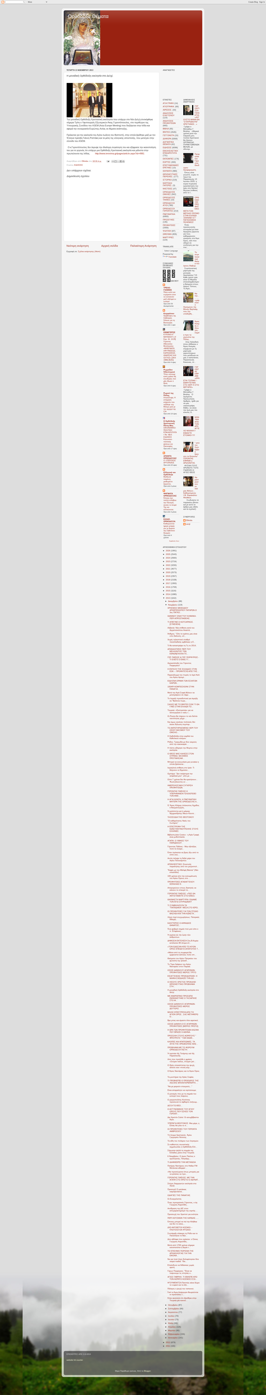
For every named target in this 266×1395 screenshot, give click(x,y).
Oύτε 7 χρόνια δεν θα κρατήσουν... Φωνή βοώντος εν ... (182, 780)
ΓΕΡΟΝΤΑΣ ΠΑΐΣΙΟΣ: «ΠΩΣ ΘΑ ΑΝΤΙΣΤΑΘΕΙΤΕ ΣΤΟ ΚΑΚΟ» (181, 895)
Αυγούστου (173, 1312)
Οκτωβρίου (173, 1305)
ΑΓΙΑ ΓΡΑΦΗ (168, 103)
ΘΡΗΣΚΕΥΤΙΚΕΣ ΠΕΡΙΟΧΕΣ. (170, 175)
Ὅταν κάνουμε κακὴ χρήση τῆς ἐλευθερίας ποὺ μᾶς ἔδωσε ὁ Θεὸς (169, 379)
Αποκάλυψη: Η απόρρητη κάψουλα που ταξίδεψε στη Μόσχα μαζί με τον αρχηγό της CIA (169, 405)
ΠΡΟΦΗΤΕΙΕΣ (169, 225)
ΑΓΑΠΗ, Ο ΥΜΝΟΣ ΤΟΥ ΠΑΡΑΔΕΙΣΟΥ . (178, 842)
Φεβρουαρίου (174, 1334)
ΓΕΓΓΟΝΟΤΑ (168, 135)
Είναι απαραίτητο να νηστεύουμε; (181, 1090)
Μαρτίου (172, 1330)
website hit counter (74, 1360)
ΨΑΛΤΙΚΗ (167, 231)
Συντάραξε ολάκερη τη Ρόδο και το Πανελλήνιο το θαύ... (182, 1234)
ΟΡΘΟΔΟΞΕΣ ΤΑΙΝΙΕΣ (169, 199)
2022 (168, 565)
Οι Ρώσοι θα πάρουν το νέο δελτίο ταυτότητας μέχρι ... (182, 717)
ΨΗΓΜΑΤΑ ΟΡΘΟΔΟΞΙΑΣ (170, 495)
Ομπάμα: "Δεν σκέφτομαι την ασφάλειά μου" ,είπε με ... (180, 775)
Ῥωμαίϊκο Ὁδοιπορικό (169, 371)
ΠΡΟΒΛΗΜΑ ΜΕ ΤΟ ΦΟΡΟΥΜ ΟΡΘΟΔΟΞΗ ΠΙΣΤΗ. (180, 1048)
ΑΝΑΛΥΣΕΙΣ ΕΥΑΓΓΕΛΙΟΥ (168, 114)
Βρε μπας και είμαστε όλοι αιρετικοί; (182, 1020)
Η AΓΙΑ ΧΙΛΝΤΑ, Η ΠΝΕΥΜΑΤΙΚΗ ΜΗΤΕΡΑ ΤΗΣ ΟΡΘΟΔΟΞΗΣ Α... (182, 800)
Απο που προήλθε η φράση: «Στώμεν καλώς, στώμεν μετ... (181, 1060)
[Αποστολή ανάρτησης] (108, 161)
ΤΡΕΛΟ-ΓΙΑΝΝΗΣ (167, 289)
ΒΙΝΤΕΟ (166, 132)
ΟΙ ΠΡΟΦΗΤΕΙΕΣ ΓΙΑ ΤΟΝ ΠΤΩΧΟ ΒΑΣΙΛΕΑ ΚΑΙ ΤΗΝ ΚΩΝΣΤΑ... (182, 912)
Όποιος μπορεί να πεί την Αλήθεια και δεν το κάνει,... (182, 1223)
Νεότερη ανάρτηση (77, 245)
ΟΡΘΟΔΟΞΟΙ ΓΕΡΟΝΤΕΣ (169, 210)
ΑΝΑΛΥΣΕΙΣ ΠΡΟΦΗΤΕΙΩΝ (169, 122)
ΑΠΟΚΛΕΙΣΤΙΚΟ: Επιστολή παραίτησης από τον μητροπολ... (183, 865)
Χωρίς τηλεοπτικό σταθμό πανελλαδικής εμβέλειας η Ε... (181, 641)
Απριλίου (172, 1327)
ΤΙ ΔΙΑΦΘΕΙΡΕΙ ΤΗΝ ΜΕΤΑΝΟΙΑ (181, 1162)
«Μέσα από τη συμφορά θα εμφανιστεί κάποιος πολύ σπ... (181, 953)
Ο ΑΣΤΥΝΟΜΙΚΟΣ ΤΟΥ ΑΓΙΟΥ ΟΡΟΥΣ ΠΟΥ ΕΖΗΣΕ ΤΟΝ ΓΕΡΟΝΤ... (180, 1111)
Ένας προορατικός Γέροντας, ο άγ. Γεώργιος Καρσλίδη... (182, 1203)
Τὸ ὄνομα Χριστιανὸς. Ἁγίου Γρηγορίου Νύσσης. (179, 1136)
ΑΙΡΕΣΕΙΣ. (167, 110)
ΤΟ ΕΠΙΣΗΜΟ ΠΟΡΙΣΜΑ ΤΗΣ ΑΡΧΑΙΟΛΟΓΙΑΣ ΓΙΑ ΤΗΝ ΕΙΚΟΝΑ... (180, 1253)
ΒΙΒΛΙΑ (166, 129)
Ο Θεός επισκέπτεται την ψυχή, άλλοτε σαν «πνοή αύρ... (181, 1066)
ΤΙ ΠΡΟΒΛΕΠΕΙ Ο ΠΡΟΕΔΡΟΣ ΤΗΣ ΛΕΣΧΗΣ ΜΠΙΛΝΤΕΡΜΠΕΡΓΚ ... (183, 1082)
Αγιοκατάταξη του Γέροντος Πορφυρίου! (179, 664)
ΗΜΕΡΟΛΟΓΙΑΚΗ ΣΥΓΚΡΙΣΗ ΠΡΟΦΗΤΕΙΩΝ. (180, 786)
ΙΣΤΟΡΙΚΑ (167, 180)
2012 (168, 1342)
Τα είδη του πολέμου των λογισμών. (183, 1141)
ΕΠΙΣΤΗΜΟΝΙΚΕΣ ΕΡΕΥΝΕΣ (171, 166)
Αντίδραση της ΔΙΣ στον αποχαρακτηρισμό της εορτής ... (182, 1209)
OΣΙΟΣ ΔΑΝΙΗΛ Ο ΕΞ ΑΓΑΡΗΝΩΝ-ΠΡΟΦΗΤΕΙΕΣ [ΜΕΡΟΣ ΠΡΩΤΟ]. (183, 1025)
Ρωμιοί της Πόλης (168, 394)
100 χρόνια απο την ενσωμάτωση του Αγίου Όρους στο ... (182, 877)
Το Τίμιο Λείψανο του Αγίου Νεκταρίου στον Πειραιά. (179, 965)
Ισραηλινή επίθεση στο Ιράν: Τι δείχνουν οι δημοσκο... (180, 769)
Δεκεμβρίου (173, 601)
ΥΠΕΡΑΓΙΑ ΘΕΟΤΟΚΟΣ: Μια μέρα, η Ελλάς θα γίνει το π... (183, 1124)
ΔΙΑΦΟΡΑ (167, 139)
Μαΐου (171, 1323)
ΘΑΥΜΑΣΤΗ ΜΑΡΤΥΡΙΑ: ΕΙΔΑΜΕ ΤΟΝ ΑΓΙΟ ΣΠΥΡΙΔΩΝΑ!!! (182, 901)
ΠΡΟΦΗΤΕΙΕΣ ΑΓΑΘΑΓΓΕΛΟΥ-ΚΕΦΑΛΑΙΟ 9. (181, 883)
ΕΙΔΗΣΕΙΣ (78, 165)
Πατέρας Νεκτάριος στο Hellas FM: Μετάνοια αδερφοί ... (182, 1167)
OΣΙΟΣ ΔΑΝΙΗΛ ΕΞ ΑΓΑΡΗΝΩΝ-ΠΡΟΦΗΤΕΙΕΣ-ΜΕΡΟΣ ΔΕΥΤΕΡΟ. (181, 1006)
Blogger (147, 1371)
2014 (168, 594)
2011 (168, 1346)
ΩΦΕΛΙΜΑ (167, 234)
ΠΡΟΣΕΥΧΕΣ (168, 220)
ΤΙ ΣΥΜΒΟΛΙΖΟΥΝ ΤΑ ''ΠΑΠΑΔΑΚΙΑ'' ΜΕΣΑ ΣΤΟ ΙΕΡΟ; (182, 906)
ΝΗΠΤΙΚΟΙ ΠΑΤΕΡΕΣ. (167, 184)
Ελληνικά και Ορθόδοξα (169, 473)
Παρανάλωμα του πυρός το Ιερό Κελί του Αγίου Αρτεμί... (183, 676)
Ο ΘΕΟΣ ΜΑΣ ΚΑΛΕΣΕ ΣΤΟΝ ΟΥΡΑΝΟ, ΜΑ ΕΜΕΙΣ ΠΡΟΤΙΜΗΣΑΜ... (180, 756)
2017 (168, 583)
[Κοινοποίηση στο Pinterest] (123, 161)
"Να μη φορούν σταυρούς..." (179, 1086)
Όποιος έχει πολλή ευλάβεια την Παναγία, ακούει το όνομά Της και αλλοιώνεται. (170, 504)
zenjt (188, 524)
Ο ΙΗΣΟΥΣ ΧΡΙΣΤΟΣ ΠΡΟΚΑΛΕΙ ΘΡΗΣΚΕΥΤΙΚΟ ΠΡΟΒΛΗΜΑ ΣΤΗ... (181, 984)
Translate (172, 257)
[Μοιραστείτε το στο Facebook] (120, 161)
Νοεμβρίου (173, 605)
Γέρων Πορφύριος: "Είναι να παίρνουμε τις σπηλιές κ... (179, 1272)
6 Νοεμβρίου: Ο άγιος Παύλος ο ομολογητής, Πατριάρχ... (181, 1157)
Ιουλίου (171, 1316)
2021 (168, 569)
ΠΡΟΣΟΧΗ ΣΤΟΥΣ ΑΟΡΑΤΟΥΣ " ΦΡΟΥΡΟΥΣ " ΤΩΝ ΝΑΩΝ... (181, 1037)
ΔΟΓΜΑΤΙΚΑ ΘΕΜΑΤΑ (168, 143)
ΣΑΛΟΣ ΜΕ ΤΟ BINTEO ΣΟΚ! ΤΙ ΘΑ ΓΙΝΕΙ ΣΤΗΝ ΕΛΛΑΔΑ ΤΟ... (183, 705)
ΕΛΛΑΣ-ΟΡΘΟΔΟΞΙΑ (169, 520)
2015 (168, 591)
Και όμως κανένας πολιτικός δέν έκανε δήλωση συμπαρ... (181, 723)
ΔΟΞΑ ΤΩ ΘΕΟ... (174, 1106)
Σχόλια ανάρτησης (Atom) (89, 251)
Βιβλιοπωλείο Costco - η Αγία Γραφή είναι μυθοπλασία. (183, 836)
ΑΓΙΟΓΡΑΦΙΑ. (169, 107)
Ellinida (189, 520)
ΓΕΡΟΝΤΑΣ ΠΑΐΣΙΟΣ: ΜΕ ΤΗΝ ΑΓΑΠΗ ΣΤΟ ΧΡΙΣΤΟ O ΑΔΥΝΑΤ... (183, 1179)
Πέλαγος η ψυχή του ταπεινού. (180, 1289)
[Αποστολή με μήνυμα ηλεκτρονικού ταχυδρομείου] (113, 161)
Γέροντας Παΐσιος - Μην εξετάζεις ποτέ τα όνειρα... (181, 848)
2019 (168, 576)
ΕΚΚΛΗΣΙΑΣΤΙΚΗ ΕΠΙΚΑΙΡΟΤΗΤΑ (170, 152)
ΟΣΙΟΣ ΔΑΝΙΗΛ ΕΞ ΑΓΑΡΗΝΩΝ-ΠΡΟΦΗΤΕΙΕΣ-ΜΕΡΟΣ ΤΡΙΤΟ (181, 971)
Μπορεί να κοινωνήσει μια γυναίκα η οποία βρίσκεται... (183, 763)
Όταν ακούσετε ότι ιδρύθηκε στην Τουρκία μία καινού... (181, 1299)
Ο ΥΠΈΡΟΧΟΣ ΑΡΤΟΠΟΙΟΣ (169, 461)
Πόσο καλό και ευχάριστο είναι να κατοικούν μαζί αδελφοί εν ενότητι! (169, 297)
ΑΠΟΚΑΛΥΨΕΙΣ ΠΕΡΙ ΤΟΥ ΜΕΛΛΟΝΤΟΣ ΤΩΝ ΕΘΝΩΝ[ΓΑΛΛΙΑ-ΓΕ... (179, 651)
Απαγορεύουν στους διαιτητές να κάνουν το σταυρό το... (181, 889)
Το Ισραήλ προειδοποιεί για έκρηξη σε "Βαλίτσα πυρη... (182, 699)
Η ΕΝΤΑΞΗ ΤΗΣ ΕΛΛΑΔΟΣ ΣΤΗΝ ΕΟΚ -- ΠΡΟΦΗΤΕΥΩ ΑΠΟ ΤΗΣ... (183, 670)
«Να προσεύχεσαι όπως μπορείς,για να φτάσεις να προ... (183, 1173)
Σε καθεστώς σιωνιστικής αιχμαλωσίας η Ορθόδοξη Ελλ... (182, 1145)
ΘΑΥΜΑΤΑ (167, 171)
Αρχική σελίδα (109, 245)
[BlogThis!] (115, 161)
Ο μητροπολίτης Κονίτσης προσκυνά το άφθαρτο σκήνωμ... (182, 1101)
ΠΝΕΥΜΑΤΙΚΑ (169, 214)
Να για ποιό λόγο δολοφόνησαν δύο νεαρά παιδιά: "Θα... (183, 1260)
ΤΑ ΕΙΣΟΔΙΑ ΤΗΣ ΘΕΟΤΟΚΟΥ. (180, 817)
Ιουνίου (171, 1320)
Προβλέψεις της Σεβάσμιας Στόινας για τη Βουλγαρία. (169, 319)
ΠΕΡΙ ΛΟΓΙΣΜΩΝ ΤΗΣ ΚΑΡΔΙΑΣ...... (183, 1218)
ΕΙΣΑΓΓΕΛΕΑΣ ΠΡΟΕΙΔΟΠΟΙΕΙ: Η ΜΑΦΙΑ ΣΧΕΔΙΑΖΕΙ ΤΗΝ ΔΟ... (182, 977)
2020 (168, 572)
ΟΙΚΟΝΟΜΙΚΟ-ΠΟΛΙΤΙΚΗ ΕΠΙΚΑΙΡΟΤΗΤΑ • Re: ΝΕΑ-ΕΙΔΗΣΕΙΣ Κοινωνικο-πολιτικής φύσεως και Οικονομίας (170, 437)
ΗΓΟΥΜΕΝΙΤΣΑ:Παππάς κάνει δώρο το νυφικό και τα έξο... (183, 1284)
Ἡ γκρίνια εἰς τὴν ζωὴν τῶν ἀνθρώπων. (178, 936)
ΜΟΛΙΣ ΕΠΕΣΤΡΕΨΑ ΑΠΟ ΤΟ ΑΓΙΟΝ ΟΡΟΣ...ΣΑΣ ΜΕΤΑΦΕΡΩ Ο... (182, 1014)
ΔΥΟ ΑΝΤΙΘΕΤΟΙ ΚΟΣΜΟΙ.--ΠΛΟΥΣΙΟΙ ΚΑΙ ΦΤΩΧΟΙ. (179, 1228)
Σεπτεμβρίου (174, 1309)
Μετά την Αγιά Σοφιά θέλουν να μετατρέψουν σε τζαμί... (181, 694)
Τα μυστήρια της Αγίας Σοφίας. (180, 1077)
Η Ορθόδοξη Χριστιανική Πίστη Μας (169, 423)
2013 (168, 598)
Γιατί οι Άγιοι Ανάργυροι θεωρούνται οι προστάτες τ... (182, 1293)
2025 (168, 554)
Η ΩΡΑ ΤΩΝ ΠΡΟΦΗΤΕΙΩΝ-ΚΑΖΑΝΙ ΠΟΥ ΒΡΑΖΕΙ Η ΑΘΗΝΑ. (183, 1031)
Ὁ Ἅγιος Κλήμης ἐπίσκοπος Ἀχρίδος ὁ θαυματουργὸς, (183, 806)
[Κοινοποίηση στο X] (118, 161)
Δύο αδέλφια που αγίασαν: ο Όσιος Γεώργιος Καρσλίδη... (182, 1240)
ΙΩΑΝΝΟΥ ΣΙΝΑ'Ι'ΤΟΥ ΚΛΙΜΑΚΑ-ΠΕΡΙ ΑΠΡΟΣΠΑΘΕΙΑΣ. (181, 617)
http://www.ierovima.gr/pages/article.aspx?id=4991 (119, 153)
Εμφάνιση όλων (174, 541)
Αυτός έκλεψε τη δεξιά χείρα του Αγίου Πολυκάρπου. (181, 859)
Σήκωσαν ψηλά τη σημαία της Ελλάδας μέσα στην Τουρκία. (181, 1151)
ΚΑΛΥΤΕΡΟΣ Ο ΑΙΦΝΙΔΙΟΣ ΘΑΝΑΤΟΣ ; (179, 924)
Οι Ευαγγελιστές (174, 1199)
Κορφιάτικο (168, 313)
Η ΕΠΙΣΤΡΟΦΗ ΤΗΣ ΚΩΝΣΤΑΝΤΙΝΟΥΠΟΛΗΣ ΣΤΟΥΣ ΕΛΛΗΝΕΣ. (182, 829)
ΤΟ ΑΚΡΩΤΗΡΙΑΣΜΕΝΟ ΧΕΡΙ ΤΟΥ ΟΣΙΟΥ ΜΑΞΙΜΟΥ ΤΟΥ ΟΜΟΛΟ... (182, 730)
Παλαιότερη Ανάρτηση (143, 245)
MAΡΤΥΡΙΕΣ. (168, 237)
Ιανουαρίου (173, 1338)
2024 (168, 558)
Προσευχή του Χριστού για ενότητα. (183, 1214)
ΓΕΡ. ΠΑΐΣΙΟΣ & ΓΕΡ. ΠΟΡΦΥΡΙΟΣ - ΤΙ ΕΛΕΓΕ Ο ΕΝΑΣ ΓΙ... (183, 658)
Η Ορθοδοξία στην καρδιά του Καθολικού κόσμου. (180, 737)
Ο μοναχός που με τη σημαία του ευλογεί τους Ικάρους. (181, 1095)
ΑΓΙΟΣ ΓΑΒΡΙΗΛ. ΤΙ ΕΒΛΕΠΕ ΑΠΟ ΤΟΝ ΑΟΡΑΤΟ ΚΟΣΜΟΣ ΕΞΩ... (182, 1278)
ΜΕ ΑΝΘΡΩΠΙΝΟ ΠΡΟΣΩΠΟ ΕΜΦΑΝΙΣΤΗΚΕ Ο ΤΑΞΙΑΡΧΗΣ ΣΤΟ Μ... (182, 998)
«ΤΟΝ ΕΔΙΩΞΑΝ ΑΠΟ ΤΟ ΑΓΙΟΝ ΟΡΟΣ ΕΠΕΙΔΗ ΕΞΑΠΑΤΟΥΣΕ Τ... (183, 948)
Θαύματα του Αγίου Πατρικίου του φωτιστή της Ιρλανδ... (182, 959)
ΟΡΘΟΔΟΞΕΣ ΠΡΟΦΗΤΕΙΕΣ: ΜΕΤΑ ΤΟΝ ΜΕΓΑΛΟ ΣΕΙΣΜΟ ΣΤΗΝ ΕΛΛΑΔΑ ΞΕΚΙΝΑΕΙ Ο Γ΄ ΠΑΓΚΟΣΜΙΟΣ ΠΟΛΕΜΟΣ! (191, 210)
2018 (168, 580)
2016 (168, 587)
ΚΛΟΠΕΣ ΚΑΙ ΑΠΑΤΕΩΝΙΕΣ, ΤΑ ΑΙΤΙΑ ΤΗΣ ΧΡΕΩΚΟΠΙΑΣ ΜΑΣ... (182, 1043)
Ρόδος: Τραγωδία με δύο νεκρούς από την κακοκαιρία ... (182, 743)
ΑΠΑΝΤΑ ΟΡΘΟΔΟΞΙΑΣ (170, 457)
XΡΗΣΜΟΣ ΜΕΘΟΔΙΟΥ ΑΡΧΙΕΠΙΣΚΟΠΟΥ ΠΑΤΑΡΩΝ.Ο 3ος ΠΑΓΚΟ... (182, 610)
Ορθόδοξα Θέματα (88, 16)
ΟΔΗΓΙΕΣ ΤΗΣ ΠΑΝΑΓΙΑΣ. (179, 1195)
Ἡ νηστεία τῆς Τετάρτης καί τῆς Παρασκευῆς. (181, 1054)
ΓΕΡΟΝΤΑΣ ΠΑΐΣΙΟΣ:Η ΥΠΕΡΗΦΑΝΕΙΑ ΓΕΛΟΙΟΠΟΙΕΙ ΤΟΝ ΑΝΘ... (181, 793)
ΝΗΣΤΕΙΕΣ (167, 189)
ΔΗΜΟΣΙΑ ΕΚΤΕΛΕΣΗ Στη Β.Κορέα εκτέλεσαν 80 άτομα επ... (182, 942)
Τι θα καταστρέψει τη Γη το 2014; (181, 646)
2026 (168, 551)
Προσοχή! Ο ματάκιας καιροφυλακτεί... (176, 1190)
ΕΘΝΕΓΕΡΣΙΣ (169, 332)
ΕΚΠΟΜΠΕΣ (168, 159)
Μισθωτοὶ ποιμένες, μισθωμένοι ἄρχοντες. (167, 480)
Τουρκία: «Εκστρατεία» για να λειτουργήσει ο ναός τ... (180, 711)
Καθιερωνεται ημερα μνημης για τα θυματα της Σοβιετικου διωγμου (169, 528)
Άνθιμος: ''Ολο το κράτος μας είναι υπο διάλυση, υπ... (182, 635)
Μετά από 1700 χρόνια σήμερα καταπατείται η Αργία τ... (180, 1246)
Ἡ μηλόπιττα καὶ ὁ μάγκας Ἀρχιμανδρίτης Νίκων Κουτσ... (181, 812)
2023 (168, 561)
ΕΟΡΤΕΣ (167, 162)
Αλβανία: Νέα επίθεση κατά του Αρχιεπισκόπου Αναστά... (181, 629)
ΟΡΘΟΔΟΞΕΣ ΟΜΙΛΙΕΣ (169, 193)
